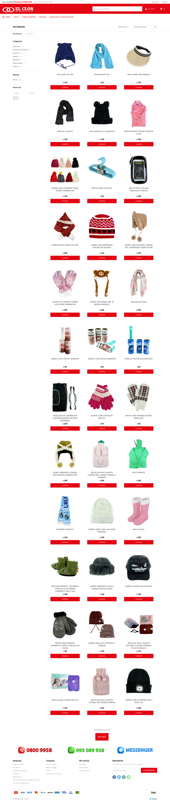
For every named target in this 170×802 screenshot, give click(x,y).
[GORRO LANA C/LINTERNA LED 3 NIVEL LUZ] (139, 681)
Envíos (48, 771)
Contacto (165, 2)
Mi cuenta (82, 764)
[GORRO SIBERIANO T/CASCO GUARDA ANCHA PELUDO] (102, 568)
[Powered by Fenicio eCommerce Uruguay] (153, 799)
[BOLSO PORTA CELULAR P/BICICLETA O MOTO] (139, 170)
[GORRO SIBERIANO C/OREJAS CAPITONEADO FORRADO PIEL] (65, 454)
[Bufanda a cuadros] (65, 113)
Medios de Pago (51, 767)
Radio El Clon (17, 777)
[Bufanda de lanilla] (139, 283)
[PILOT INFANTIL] (139, 454)
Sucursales (155, 2)
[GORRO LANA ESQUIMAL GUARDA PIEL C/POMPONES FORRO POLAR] (139, 227)
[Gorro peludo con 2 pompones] (102, 113)
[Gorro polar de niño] (65, 56)
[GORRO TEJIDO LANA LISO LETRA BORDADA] (102, 511)
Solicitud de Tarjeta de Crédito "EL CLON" (26, 780)
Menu (8, 17)
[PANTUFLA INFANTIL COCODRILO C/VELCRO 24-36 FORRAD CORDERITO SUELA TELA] (65, 568)
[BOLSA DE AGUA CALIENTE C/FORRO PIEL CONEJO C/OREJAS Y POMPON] (102, 454)
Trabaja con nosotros (20, 771)
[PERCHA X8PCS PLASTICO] (102, 170)
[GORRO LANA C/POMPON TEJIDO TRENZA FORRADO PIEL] (65, 170)
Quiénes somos (18, 764)
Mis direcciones (84, 771)
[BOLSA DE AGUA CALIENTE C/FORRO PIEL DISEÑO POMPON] (102, 681)
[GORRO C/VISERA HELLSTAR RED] (139, 568)
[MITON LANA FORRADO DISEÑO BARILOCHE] (139, 397)
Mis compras (83, 767)
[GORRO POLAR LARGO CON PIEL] (65, 227)
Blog (16, 17)
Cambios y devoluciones (54, 774)
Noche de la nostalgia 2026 (61, 17)
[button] (139, 8)
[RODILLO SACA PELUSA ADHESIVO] (65, 340)
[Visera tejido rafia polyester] (139, 56)
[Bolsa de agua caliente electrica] (65, 681)
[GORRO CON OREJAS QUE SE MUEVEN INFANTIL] (102, 283)
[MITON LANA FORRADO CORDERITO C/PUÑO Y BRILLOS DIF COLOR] (65, 625)
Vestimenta (28, 34)
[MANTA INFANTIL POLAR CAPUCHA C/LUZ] (139, 113)
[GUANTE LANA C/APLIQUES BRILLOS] (102, 397)
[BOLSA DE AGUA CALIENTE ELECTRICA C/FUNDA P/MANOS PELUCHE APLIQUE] (139, 625)
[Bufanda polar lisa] (102, 56)
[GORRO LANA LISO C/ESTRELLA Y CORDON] (102, 625)
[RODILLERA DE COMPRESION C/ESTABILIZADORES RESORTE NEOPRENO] (65, 397)
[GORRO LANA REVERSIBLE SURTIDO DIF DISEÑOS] (102, 227)
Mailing (42, 17)
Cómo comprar (28, 17)
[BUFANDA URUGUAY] (65, 511)
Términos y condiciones (21, 783)
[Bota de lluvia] (139, 511)
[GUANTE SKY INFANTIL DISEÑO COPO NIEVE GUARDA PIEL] (65, 283)
